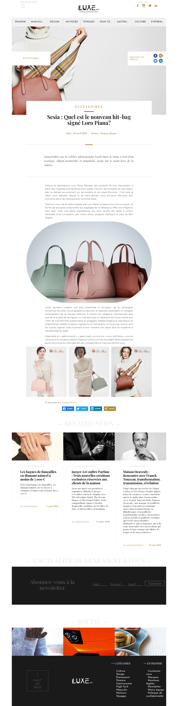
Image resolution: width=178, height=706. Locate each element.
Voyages (89, 22)
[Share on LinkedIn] (160, 60)
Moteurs (72, 22)
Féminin (20, 22)
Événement (158, 22)
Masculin (37, 22)
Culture (140, 22)
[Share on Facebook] (155, 55)
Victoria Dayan (108, 133)
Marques (153, 677)
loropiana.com (69, 402)
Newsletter (154, 686)
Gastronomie (124, 22)
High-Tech (107, 22)
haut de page (37, 684)
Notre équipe (156, 690)
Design (55, 22)
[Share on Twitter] (155, 60)
